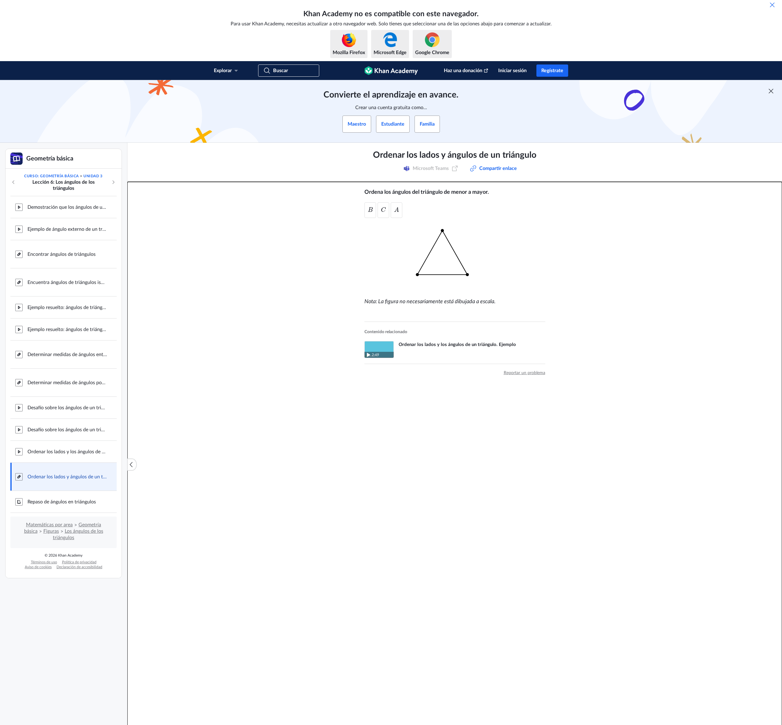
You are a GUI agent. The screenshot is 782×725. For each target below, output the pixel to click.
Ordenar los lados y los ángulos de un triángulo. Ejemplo (67, 451)
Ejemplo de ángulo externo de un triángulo (67, 229)
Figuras (51, 531)
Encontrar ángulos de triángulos (61, 254)
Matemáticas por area (49, 524)
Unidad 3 (93, 176)
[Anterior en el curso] (13, 182)
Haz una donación (463, 70)
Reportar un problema (524, 371)
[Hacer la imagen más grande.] (455, 256)
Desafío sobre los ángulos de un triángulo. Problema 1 (67, 407)
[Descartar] (772, 5)
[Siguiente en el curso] (113, 182)
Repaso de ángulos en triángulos (61, 501)
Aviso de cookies (38, 567)
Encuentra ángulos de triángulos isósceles (67, 282)
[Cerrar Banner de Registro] (771, 91)
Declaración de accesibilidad (79, 567)
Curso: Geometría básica (51, 176)
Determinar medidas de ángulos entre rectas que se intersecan (67, 354)
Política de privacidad (79, 562)
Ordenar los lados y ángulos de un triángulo (67, 476)
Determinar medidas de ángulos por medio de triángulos (67, 382)
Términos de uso (44, 562)
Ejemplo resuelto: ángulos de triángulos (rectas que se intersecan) (67, 307)
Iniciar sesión (512, 70)
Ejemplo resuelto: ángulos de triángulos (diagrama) (67, 329)
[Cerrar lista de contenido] (132, 464)
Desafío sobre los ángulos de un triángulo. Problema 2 (67, 429)
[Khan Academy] (391, 70)
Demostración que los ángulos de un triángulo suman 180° (67, 207)
